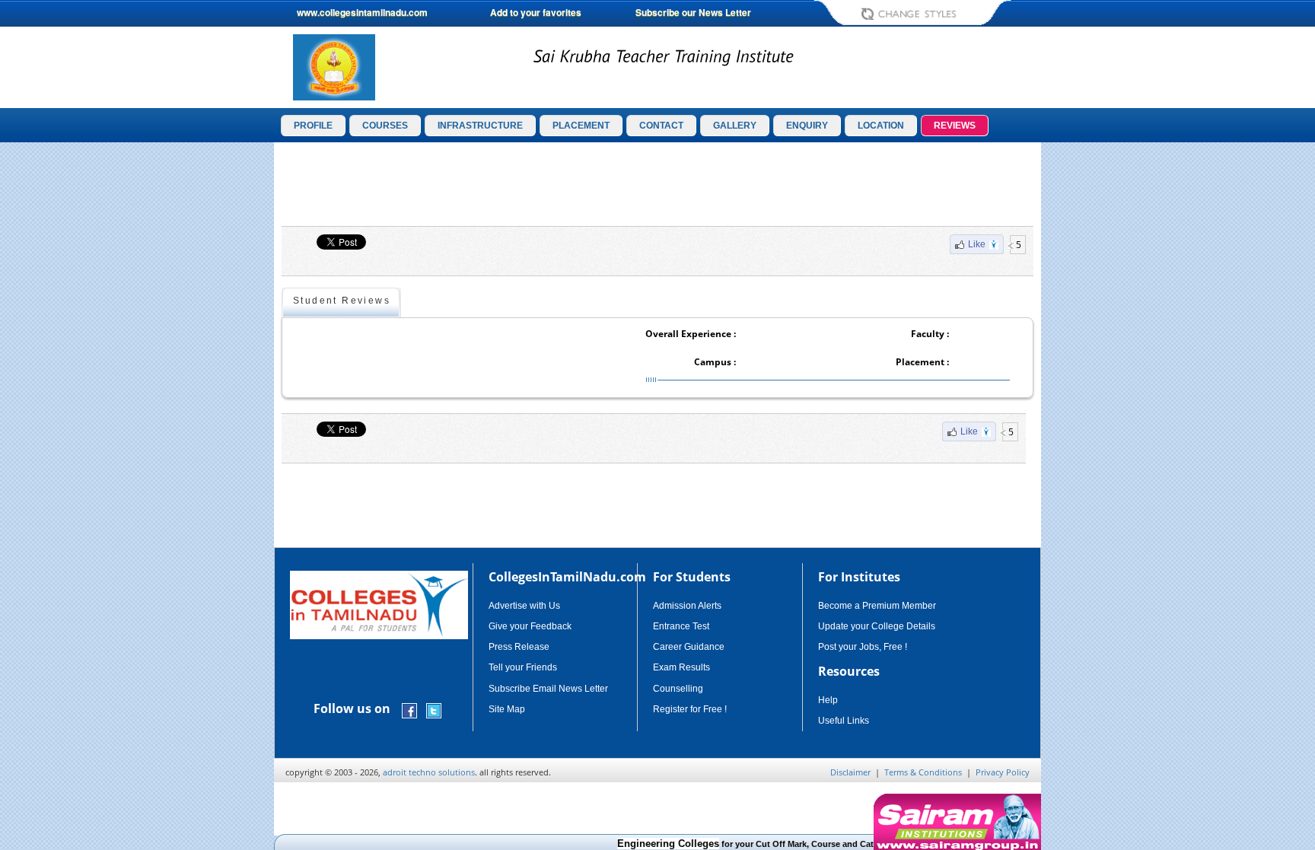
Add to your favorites (535, 12)
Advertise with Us (524, 605)
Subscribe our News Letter (693, 12)
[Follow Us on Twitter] (433, 709)
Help (828, 700)
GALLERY (734, 125)
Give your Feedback (530, 626)
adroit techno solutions (429, 772)
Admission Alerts (687, 605)
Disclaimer (850, 772)
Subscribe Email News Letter (548, 688)
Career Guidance (688, 646)
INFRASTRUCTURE (480, 125)
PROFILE (313, 125)
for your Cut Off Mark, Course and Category (744, 843)
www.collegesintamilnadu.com (362, 12)
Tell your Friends (523, 667)
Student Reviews (341, 300)
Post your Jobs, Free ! (862, 646)
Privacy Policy (1003, 772)
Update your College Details (876, 626)
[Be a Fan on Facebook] (409, 709)
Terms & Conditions (923, 772)
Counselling (678, 688)
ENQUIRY (807, 125)
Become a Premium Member (877, 605)
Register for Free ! (690, 709)
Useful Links (843, 720)
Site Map (507, 709)
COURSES (385, 125)
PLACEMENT (581, 125)
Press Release (519, 646)
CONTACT (661, 125)
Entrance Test (681, 626)
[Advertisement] (1106, 379)
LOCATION (881, 125)
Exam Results (681, 667)
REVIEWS (955, 125)
